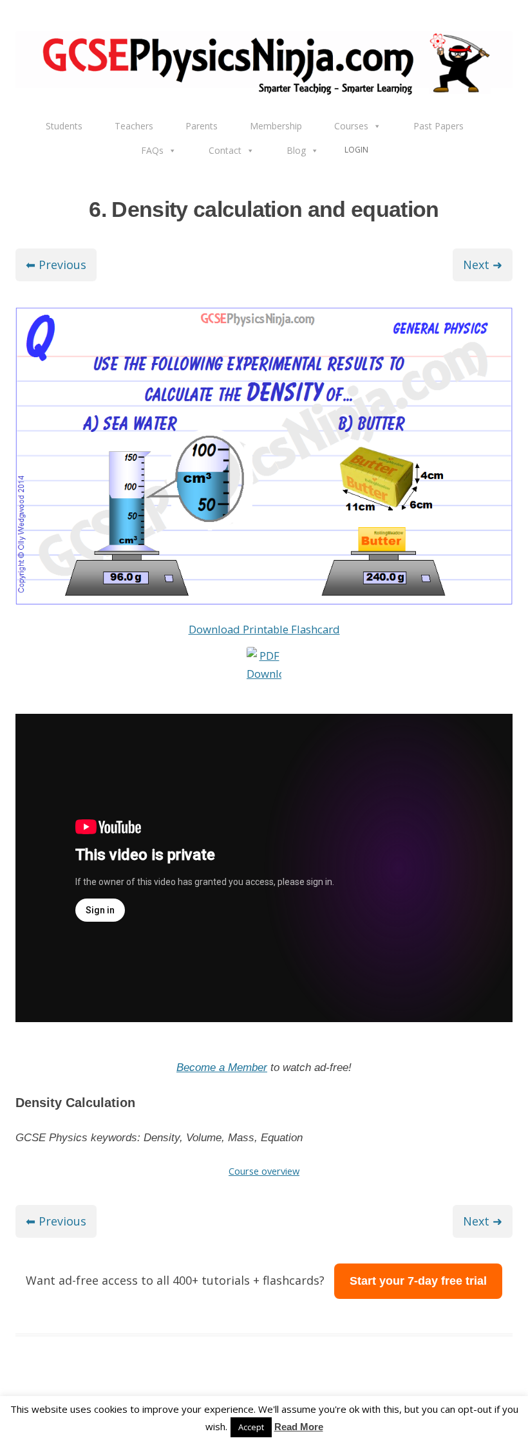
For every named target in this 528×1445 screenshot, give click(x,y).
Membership (276, 126)
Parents (201, 126)
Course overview (264, 1170)
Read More (298, 1426)
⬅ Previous (56, 264)
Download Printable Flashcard (264, 629)
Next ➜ (482, 264)
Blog (296, 150)
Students (64, 126)
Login (356, 149)
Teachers (134, 126)
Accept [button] (251, 1427)
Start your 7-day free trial (418, 1280)
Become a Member (221, 1067)
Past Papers (438, 126)
